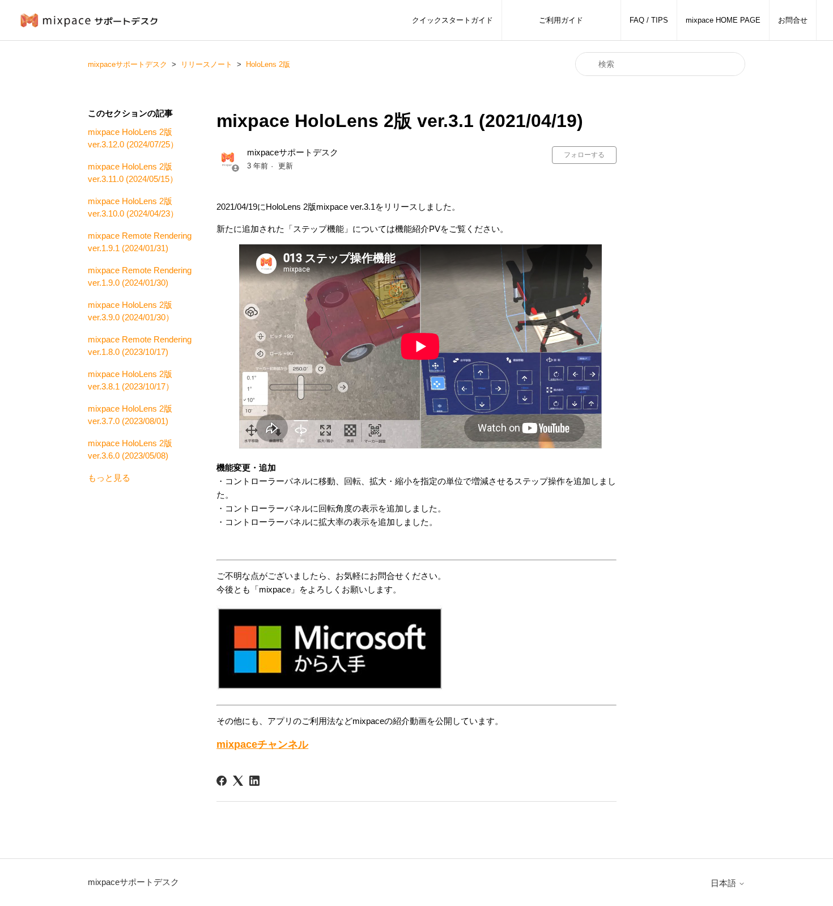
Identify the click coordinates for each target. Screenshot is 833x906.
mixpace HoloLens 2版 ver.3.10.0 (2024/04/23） (133, 207)
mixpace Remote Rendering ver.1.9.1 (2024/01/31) (140, 242)
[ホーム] (92, 20)
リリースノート (206, 64)
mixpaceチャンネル (262, 744)
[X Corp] (238, 781)
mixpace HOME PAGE (723, 20)
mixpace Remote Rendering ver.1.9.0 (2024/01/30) (140, 276)
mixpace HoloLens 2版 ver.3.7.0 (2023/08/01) (130, 415)
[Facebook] (221, 781)
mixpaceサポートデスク (127, 64)
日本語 (724, 883)
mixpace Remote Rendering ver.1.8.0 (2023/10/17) (140, 346)
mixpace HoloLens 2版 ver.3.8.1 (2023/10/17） (131, 380)
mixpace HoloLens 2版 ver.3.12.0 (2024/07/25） (133, 138)
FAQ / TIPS (649, 20)
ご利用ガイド (561, 20)
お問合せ (793, 20)
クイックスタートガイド (452, 20)
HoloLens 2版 (268, 64)
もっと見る (109, 477)
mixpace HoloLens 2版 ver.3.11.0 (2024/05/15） (133, 173)
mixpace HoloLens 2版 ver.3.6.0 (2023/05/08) (130, 449)
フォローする (584, 155)
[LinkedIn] (254, 781)
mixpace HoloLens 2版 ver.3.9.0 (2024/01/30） (131, 311)
